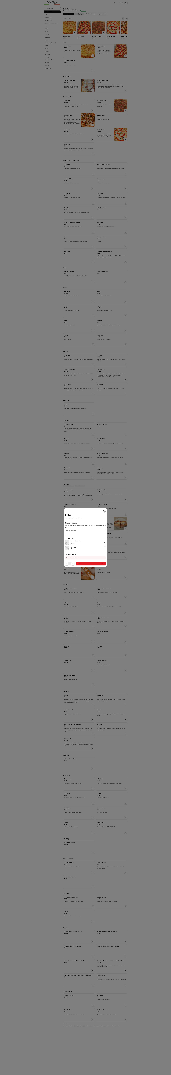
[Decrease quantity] (66, 563)
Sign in (68, 558)
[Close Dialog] (104, 511)
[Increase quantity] (73, 563)
